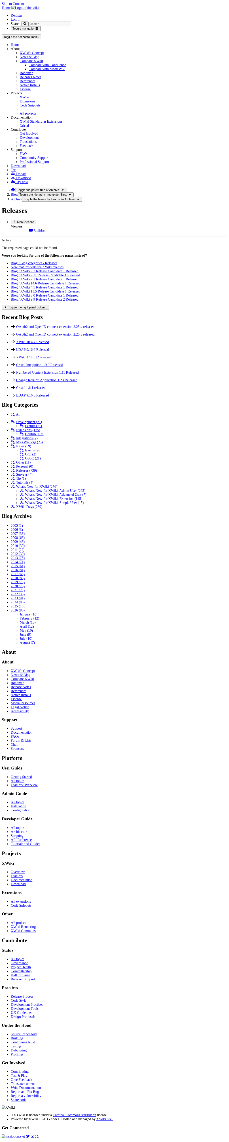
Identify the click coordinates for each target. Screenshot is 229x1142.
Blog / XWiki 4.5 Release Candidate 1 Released (44, 287)
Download (18, 166)
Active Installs (30, 85)
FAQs (24, 154)
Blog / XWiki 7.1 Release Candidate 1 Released (44, 279)
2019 (18, 582)
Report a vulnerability (26, 1096)
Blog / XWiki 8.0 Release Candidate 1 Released (44, 295)
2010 (18, 546)
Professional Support (34, 162)
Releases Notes (30, 77)
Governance (19, 963)
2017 (18, 574)
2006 (17, 529)
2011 (17, 550)
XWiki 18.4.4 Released (32, 342)
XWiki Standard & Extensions (41, 121)
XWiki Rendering (23, 927)
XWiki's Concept (32, 53)
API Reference (21, 840)
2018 (18, 578)
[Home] (13, 190)
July (26, 638)
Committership (21, 971)
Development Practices (27, 1004)
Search (15, 24)
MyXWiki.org (29, 442)
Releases (26, 470)
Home (15, 45)
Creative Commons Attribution (74, 1115)
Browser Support (23, 979)
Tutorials (24, 482)
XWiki (24, 97)
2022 (18, 594)
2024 (18, 602)
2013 (18, 558)
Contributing (20, 1071)
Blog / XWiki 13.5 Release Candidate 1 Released (45, 291)
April (27, 626)
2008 (18, 538)
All (18, 414)
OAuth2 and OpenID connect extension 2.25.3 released (55, 334)
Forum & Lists (21, 740)
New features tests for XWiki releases (37, 267)
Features (34, 426)
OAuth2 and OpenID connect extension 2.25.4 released (55, 327)
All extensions (21, 901)
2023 (18, 598)
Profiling (17, 1054)
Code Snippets (30, 105)
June (25, 634)
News (23, 446)
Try (13, 170)
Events (33, 450)
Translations (28, 141)
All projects (28, 113)
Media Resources (23, 703)
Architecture (19, 832)
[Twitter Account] (28, 1136)
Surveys (24, 474)
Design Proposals (23, 1016)
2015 (18, 566)
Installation (18, 806)
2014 (18, 562)
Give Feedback (21, 1079)
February (29, 618)
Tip (21, 478)
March (28, 622)
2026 (18, 610)
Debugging (19, 1050)
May (26, 630)
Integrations (27, 438)
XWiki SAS (104, 1119)
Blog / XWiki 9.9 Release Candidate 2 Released (44, 299)
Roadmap (26, 73)
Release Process (22, 996)
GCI (30, 454)
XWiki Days (29, 507)
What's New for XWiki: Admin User (55, 490)
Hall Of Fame (20, 975)
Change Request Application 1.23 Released (46, 380)
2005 (17, 525)
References (27, 81)
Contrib (34, 434)
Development (29, 137)
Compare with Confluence (47, 65)
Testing (16, 1046)
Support (16, 728)
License (25, 89)
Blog (14, 194)
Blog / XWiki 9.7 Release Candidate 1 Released (44, 271)
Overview (18, 872)
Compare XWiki (31, 61)
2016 (18, 570)
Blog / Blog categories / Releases (34, 263)
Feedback (26, 145)
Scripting (17, 836)
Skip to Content (13, 4)
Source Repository (24, 1034)
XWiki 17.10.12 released (33, 357)
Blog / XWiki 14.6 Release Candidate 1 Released (45, 283)
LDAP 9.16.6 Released (32, 349)
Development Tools (24, 1008)
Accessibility (20, 711)
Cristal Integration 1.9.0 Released (39, 365)
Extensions (27, 101)
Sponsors (17, 748)
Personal (24, 466)
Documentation (21, 732)
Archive (16, 199)
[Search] (25, 24)
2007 (18, 533)
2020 (18, 586)
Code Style (18, 1000)
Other (23, 462)
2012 (18, 554)
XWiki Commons (23, 931)
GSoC (33, 458)
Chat (14, 744)
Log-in (15, 19)
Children (39, 230)
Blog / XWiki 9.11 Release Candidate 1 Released (45, 275)
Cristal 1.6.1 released (31, 388)
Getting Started (21, 777)
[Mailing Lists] (32, 1136)
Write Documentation (26, 1088)
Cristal (24, 125)
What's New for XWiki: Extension (53, 499)
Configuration (20, 810)
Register (16, 15)
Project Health (21, 967)
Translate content (23, 1084)
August (27, 642)
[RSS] (13, 414)
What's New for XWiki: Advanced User (55, 494)
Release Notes (21, 687)
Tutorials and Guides (25, 844)
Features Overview (24, 785)
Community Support (34, 158)
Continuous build (23, 1042)
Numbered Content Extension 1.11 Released (47, 372)
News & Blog (29, 57)
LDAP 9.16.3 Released (32, 395)
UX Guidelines (21, 1012)
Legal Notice (20, 707)
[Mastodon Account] (13, 1136)
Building (17, 1038)
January (28, 614)
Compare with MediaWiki (47, 69)
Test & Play (19, 1075)
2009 (18, 542)
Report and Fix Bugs (25, 1092)
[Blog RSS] (37, 1136)
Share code (18, 1100)
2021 (18, 590)
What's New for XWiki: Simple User (54, 503)
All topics (17, 781)
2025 (18, 606)
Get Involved (29, 133)
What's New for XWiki (36, 486)
